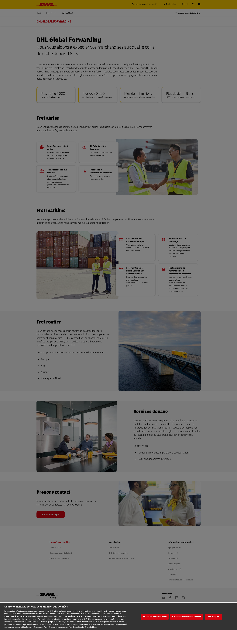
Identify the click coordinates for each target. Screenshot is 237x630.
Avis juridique (92, 627)
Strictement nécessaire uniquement (186, 616)
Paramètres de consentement (155, 616)
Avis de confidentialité (77, 627)
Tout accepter (213, 616)
